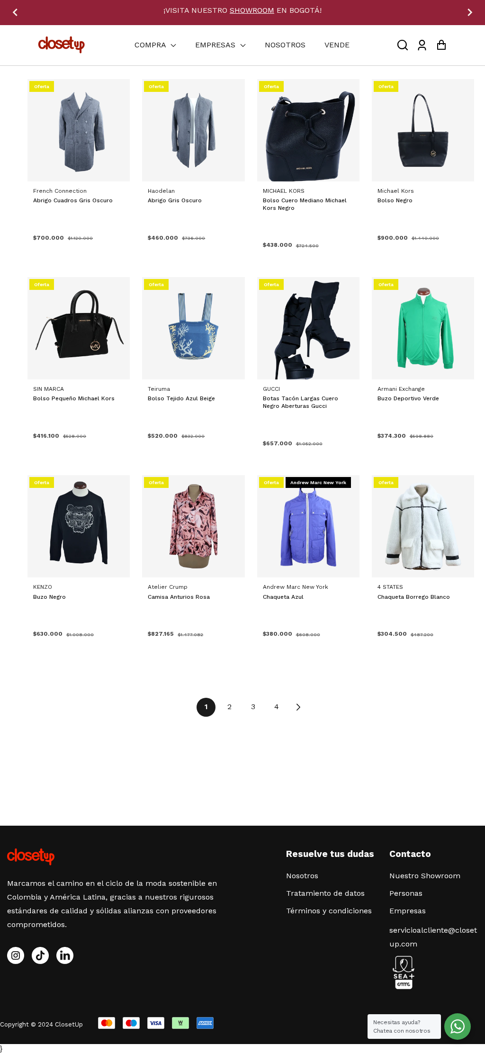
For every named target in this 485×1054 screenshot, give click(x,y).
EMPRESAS (216, 44)
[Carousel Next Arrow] (469, 12)
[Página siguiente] (297, 707)
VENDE (337, 44)
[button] (402, 45)
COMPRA (151, 44)
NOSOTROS (285, 44)
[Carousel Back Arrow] (15, 12)
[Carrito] (441, 45)
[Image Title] (40, 955)
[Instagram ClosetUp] (15, 955)
